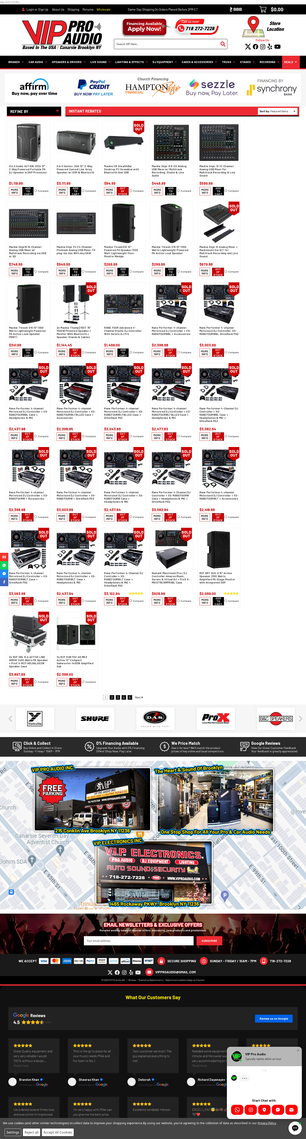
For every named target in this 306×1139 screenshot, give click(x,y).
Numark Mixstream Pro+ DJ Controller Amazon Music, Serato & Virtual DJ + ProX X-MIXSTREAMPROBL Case (171, 578)
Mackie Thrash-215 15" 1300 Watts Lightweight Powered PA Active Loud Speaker (170, 250)
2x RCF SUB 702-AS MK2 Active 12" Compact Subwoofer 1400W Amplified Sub (75, 661)
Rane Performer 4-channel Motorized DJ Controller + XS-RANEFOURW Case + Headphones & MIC (123, 497)
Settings (12, 1132)
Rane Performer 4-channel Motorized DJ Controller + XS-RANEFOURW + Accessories (28, 495)
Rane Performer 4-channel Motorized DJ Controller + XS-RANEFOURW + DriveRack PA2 (76, 495)
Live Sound (98, 62)
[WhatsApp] (237, 1110)
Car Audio (36, 62)
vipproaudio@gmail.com (175, 972)
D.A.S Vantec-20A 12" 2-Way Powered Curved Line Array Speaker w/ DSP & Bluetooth (75, 169)
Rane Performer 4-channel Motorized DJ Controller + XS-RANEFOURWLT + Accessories (219, 495)
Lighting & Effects (129, 62)
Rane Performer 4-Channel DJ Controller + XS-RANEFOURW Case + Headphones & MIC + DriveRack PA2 (171, 497)
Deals (288, 62)
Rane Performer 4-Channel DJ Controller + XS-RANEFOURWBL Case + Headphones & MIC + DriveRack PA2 (218, 415)
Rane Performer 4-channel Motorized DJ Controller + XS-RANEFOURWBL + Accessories (171, 331)
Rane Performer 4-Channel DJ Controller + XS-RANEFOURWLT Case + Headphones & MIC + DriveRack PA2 (123, 579)
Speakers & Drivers (67, 62)
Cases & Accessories (197, 62)
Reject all (32, 1132)
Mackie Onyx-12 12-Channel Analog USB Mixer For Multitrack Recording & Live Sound (217, 171)
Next (138, 697)
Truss (226, 62)
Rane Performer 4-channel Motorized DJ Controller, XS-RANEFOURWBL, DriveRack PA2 (219, 331)
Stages (245, 62)
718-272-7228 (280, 961)
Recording (267, 62)
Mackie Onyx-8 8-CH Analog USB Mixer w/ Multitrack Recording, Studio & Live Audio (169, 171)
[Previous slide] (10, 718)
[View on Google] (12, 1082)
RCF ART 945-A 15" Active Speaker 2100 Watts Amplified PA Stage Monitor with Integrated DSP (217, 578)
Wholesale (104, 9)
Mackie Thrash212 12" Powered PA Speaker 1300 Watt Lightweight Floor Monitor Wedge (121, 251)
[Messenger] (278, 1110)
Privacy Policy (267, 1123)
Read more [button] (21, 1065)
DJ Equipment (163, 62)
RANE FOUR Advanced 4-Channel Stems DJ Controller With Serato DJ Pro (123, 331)
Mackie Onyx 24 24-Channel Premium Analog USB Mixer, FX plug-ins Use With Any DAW (76, 250)
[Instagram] (251, 1110)
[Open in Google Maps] (264, 1110)
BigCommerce (156, 980)
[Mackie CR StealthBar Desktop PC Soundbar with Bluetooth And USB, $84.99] (123, 142)
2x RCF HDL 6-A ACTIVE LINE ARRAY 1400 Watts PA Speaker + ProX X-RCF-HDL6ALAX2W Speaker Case (28, 661)
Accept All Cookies (58, 1132)
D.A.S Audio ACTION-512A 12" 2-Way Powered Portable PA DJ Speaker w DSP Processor (28, 169)
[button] (4, 557)
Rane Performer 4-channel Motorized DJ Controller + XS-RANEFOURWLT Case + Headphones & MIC (76, 578)
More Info (14, 191)
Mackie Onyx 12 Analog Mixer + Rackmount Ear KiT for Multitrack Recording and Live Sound (218, 251)
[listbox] (283, 111)
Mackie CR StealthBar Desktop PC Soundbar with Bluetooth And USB (121, 169)
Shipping (73, 9)
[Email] (291, 1110)
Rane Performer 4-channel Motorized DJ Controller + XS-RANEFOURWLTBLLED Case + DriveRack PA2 (123, 413)
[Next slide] (300, 718)
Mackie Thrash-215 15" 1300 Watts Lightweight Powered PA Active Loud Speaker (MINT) (27, 332)
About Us (58, 9)
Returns (87, 9)
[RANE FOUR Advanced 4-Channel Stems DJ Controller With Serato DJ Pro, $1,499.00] (123, 304)
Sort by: (265, 111)
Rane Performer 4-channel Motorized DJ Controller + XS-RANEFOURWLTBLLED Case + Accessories (76, 413)
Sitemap (132, 980)
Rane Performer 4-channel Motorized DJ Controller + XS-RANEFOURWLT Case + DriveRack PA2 (28, 578)
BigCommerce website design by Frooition (185, 980)
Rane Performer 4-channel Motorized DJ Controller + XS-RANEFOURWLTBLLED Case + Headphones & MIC (171, 413)
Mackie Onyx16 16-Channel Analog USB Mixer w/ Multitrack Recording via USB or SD (27, 251)
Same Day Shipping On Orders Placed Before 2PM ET (163, 9)
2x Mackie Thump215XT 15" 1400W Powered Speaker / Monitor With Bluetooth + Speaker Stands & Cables (74, 332)
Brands (14, 62)
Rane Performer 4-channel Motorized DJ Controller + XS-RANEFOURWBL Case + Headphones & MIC (28, 413)
